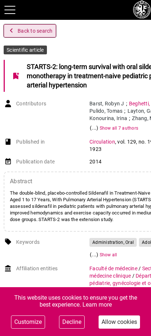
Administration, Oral (113, 242)
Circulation (102, 142)
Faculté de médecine (114, 268)
